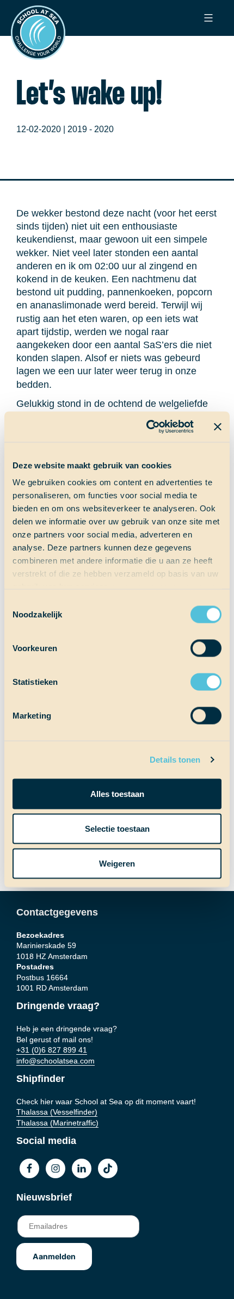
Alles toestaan (117, 793)
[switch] (195, 644)
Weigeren (117, 863)
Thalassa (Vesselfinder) (56, 1112)
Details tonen (175, 759)
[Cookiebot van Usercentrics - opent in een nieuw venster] (147, 427)
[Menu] (207, 17)
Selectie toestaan (117, 828)
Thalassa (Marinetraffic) (57, 1122)
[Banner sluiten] (217, 426)
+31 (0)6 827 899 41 (51, 1050)
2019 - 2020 (90, 129)
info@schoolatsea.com (55, 1060)
